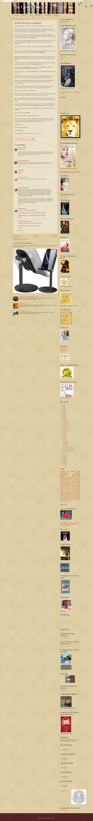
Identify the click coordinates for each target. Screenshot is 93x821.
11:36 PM (20, 204)
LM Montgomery (76, 489)
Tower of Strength (71, 481)
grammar (67, 486)
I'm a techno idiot (73, 495)
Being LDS (62, 494)
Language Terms (21, 140)
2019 (63, 406)
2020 (63, 404)
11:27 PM (20, 183)
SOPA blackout (24, 118)
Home (16, 15)
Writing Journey (73, 478)
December (65, 422)
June (64, 434)
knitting (70, 493)
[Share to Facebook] (33, 138)
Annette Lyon (62, 196)
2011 (63, 454)
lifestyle (67, 478)
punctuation (62, 491)
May (64, 436)
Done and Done (69, 501)
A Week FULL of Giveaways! (25, 311)
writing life (64, 471)
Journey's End (68, 488)
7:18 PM (19, 156)
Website (23, 15)
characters (62, 488)
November (65, 424)
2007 (63, 462)
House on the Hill (76, 485)
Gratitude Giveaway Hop (24, 303)
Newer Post (16, 236)
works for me (73, 498)
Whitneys (77, 482)
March (64, 440)
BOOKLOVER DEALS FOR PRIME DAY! (23, 243)
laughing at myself (69, 494)
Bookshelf (39, 15)
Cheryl (19, 169)
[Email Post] (26, 138)
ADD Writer (65, 501)
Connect (56, 15)
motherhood (76, 475)
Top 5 (64, 495)
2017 (63, 410)
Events (69, 489)
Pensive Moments (64, 493)
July (64, 432)
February (65, 442)
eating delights (76, 490)
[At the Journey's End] (65, 645)
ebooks (74, 493)
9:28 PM (19, 173)
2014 (63, 416)
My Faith (78, 497)
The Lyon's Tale (27, 7)
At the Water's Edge (75, 486)
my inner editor (67, 485)
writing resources (76, 488)
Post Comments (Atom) (24, 239)
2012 (63, 420)
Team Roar (48, 15)
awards (62, 486)
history (61, 489)
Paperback (62, 57)
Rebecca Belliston (22, 160)
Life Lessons (73, 497)
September (65, 428)
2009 (63, 458)
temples (65, 489)
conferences (77, 479)
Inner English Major (67, 497)
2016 (63, 412)
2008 (63, 460)
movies (74, 491)
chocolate (70, 479)
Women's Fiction (66, 499)
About (31, 15)
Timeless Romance (65, 490)
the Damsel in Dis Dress (23, 221)
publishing (73, 477)
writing (78, 481)
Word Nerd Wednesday (30, 140)
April (64, 438)
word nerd (75, 494)
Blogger (53, 818)
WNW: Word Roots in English (69, 449)
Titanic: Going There (67, 451)
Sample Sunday (63, 498)
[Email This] (28, 138)
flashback (62, 481)
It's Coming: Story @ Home (68, 447)
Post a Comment (20, 230)
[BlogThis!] (30, 138)
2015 (63, 414)
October (65, 426)
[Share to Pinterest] (34, 138)
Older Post (54, 236)
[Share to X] (31, 138)
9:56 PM (19, 217)
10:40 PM (20, 227)
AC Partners (72, 499)
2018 (63, 408)
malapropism (40, 42)
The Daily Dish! (66, 445)
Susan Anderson (21, 177)
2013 (63, 418)
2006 (63, 464)
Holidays (78, 491)
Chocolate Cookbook (70, 482)
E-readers (68, 495)
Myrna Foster (21, 147)
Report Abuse (63, 504)
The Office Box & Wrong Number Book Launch (29, 296)
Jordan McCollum (22, 187)
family (62, 477)
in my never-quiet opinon (66, 484)
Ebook (61, 59)
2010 (63, 456)
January (65, 444)
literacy (68, 498)
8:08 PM (19, 165)
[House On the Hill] (64, 637)
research (62, 482)
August (64, 430)
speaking (78, 493)
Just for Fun (69, 491)
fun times (67, 477)
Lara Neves (20, 208)
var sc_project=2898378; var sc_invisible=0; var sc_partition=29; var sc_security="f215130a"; (69, 524)
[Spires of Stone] (64, 690)
